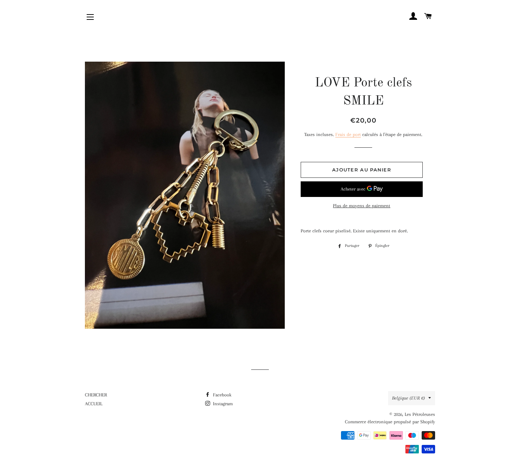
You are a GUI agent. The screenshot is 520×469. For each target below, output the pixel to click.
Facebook (221, 394)
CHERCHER (96, 394)
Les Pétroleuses (420, 414)
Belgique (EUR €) (408, 398)
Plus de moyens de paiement (361, 205)
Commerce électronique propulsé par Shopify (390, 421)
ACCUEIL (93, 403)
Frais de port (348, 134)
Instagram (222, 403)
